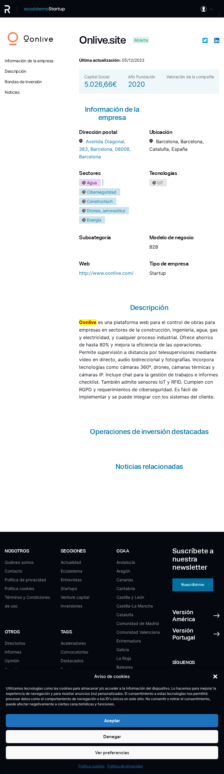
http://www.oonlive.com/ (106, 273)
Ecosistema (71, 570)
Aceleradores (73, 643)
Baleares (124, 667)
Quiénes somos (19, 562)
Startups (69, 588)
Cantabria (125, 588)
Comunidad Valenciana (138, 632)
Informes (13, 651)
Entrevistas (71, 579)
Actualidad (71, 562)
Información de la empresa (29, 60)
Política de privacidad (125, 766)
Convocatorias (74, 651)
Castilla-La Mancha (134, 605)
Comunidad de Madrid (137, 623)
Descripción (15, 71)
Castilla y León (130, 597)
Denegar (112, 736)
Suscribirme (192, 584)
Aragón (123, 570)
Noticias (12, 92)
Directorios (15, 643)
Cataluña (124, 614)
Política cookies (91, 766)
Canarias (124, 579)
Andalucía (125, 562)
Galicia (122, 649)
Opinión (12, 660)
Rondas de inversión (23, 81)
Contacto (13, 570)
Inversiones (71, 605)
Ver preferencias (112, 752)
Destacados (72, 660)
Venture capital (75, 597)
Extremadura (128, 640)
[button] (215, 676)
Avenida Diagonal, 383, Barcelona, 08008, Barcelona (105, 149)
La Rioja (123, 658)
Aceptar (112, 720)
